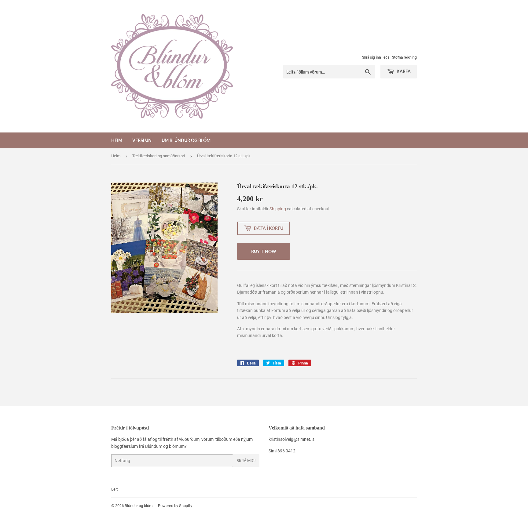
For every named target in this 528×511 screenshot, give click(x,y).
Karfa (403, 71)
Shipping (278, 208)
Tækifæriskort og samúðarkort (158, 156)
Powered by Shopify (175, 505)
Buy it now (263, 251)
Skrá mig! (246, 460)
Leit (114, 489)
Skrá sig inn (371, 57)
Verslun (142, 140)
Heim (116, 140)
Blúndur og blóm (138, 505)
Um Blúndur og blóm (186, 140)
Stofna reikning (404, 57)
